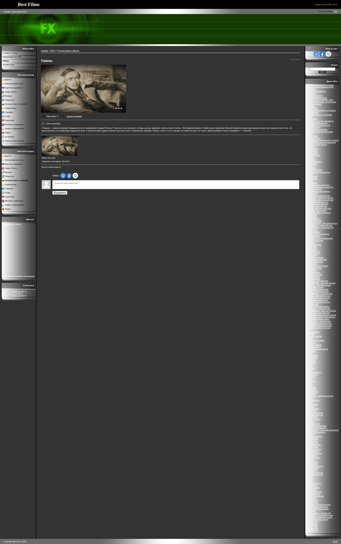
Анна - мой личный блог (318, 234)
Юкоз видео (313, 447)
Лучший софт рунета (317, 144)
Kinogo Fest (313, 443)
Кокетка (311, 159)
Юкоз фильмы (314, 445)
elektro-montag (314, 372)
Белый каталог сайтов (318, 349)
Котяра (311, 364)
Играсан (311, 511)
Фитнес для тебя (315, 240)
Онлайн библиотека (317, 91)
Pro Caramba (314, 332)
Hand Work (313, 108)
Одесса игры (314, 487)
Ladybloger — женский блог (320, 225)
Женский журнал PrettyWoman (321, 317)
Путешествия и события (16, 104)
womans (311, 394)
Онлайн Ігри (313, 409)
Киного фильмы (315, 436)
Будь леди (312, 255)
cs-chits (311, 368)
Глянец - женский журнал (319, 296)
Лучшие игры (314, 424)
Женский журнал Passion (319, 328)
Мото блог (312, 249)
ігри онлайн (313, 404)
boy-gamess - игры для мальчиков (323, 430)
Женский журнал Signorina (320, 323)
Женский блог (314, 138)
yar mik (311, 334)
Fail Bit (311, 106)
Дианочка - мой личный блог (321, 198)
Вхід (25, 11)
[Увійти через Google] (75, 175)
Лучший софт (314, 127)
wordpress (312, 183)
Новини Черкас (315, 104)
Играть (311, 407)
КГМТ (310, 353)
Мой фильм (313, 462)
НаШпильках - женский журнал (322, 311)
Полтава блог (314, 272)
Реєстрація (16, 11)
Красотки (312, 498)
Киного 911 (313, 441)
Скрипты (312, 93)
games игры (313, 112)
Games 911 (313, 522)
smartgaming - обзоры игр (319, 513)
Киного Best (313, 438)
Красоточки (313, 502)
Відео (52, 51)
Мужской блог (314, 236)
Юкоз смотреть (315, 453)
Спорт (7, 116)
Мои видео (313, 464)
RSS (335, 11)
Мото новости (314, 253)
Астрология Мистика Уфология (322, 142)
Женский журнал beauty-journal (322, 315)
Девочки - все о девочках (319, 213)
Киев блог (312, 270)
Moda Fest (312, 215)
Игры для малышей (317, 432)
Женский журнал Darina (318, 319)
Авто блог (312, 247)
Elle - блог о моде (315, 287)
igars (310, 385)
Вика (310, 398)
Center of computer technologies (322, 102)
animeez (311, 360)
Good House (313, 304)
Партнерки (313, 176)
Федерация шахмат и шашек (321, 85)
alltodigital (312, 362)
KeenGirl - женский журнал (320, 326)
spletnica (312, 387)
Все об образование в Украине (322, 110)
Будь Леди (312, 193)
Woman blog (313, 468)
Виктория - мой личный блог (320, 396)
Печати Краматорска (317, 98)
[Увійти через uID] (63, 175)
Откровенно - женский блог (320, 294)
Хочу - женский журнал (318, 291)
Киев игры (312, 490)
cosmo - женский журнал (319, 302)
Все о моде (313, 136)
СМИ (310, 366)
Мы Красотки (314, 277)
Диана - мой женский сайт (319, 208)
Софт (310, 181)
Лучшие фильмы (315, 413)
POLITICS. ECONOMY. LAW (320, 100)
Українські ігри (314, 483)
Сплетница (313, 153)
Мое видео (313, 456)
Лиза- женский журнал (318, 300)
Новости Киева (314, 245)
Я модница (313, 151)
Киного (311, 147)
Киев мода (312, 217)
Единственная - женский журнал (322, 223)
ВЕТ (310, 379)
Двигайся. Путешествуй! (319, 125)
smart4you (312, 375)
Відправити (60, 192)
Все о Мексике (314, 162)
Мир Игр (311, 343)
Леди (310, 174)
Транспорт (9, 120)
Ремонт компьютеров (317, 130)
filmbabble (312, 168)
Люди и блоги (11, 92)
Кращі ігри (312, 411)
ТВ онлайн (312, 358)
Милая (311, 157)
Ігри (309, 402)
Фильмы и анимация (14, 124)
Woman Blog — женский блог (321, 228)
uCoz (335, 541)
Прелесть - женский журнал (320, 515)
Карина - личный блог (317, 206)
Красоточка (313, 500)
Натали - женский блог (318, 281)
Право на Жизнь (315, 95)
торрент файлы (315, 336)
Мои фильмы (314, 458)
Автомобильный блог (317, 260)
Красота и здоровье (14, 88)
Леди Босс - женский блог (319, 321)
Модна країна (314, 279)
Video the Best (314, 419)
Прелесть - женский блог (319, 309)
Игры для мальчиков (317, 426)
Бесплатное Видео (316, 340)
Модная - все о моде (317, 211)
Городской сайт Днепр (318, 266)
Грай (310, 481)
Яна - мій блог (314, 219)
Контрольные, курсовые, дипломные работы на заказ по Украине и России (319, 187)
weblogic (311, 381)
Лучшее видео (314, 347)
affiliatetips (312, 164)
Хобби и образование (14, 128)
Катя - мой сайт (315, 221)
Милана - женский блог (318, 204)
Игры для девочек (316, 496)
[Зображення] (59, 146)
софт (310, 338)
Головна (7, 11)
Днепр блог (313, 264)
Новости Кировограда (318, 123)
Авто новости (314, 251)
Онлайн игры (314, 400)
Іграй (310, 477)
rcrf (309, 370)
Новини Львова (315, 274)
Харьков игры (314, 494)
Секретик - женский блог (319, 313)
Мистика (312, 351)
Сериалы (9, 112)
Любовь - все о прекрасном (320, 238)
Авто (310, 166)
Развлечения (11, 108)
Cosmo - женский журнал (319, 505)
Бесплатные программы (319, 191)
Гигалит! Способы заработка (321, 121)
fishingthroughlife (315, 170)
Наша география (74, 116)
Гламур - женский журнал (319, 285)
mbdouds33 (313, 355)
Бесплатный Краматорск (319, 172)
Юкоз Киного (313, 451)
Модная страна (315, 268)
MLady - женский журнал (319, 298)
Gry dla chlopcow (315, 466)
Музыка (8, 96)
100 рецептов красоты (318, 202)
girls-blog (312, 389)
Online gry (312, 470)
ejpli (309, 383)
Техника (311, 242)
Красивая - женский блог (319, 196)
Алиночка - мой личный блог (321, 200)
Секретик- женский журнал (320, 517)
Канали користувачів (14, 141)
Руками (311, 377)
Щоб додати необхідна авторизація (18, 276)
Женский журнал (315, 262)
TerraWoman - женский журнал (321, 283)
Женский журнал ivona (318, 289)
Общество (9, 100)
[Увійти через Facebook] (69, 175)
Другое (8, 79)
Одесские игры (315, 492)
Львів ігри (312, 485)
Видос (310, 421)
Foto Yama (312, 119)
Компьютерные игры (14, 84)
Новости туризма (316, 257)
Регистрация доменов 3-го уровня (323, 140)
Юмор (7, 133)
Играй (310, 479)
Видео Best (313, 417)
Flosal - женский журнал (318, 306)
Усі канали (9, 137)
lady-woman (313, 392)
